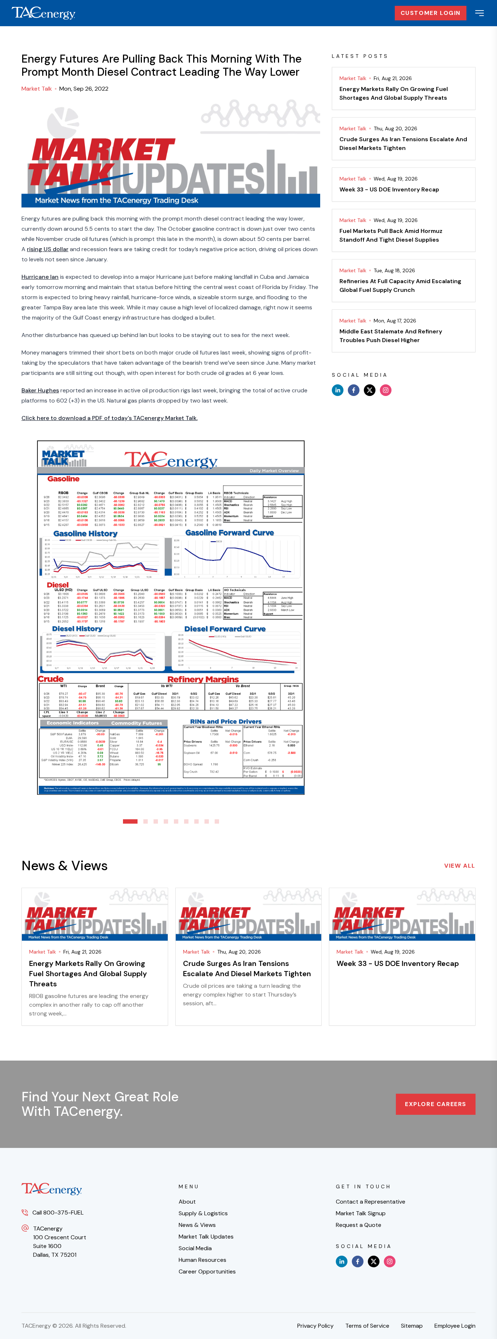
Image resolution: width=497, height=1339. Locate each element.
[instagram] (385, 390)
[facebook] (353, 390)
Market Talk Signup (361, 1213)
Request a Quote (358, 1225)
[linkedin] (337, 390)
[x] (369, 390)
